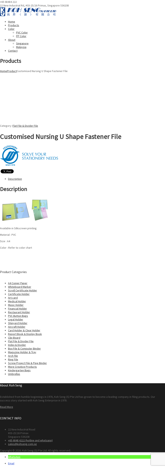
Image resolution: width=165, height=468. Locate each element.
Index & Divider (17, 345)
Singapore (22, 43)
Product (12, 71)
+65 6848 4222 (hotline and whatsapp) (30, 440)
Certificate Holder (19, 294)
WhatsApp (14, 457)
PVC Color (22, 32)
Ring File (13, 359)
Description (15, 179)
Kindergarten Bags (19, 370)
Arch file (13, 356)
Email (11, 463)
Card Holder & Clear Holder (24, 330)
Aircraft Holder (16, 327)
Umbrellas (14, 374)
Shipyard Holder (17, 323)
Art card (13, 297)
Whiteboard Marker (19, 287)
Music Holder (16, 305)
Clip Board (14, 337)
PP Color (21, 36)
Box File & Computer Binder (24, 348)
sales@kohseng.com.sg (22, 444)
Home (3, 71)
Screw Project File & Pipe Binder (27, 363)
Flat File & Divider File (25, 126)
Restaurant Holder (19, 312)
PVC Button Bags (18, 316)
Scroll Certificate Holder (22, 290)
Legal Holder (15, 319)
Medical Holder (17, 301)
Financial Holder (17, 308)
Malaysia (21, 47)
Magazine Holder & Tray (22, 352)
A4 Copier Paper (17, 283)
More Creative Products (22, 367)
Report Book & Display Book (25, 334)
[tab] (86, 179)
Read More (6, 407)
